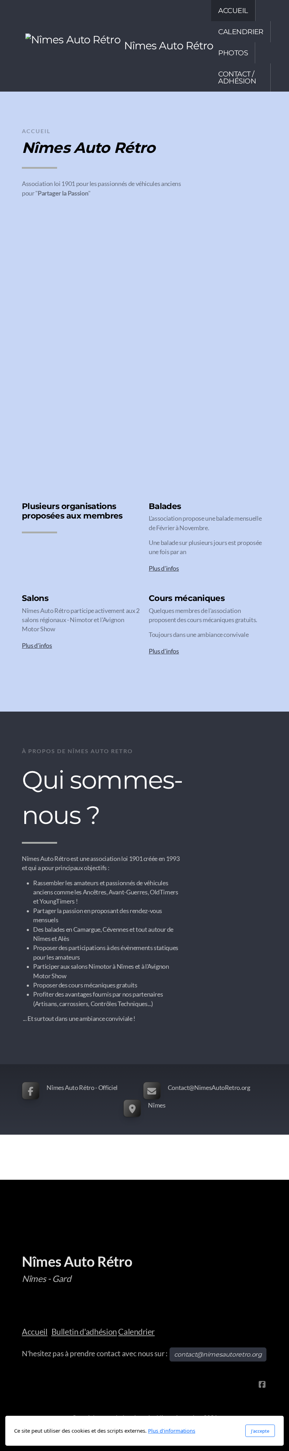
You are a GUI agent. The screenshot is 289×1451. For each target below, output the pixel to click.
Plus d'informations (171, 1430)
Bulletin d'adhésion (84, 1332)
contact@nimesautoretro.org (218, 1354)
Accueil (35, 1332)
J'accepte (260, 1431)
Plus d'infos (164, 568)
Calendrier (136, 1332)
